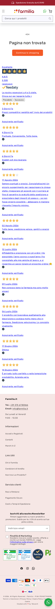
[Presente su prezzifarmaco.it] (48, 555)
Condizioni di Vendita (14, 469)
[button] (3, 11)
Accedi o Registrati (14, 434)
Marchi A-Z (10, 446)
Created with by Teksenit (27, 604)
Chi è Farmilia (11, 463)
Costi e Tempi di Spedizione (17, 504)
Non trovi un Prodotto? (15, 475)
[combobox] (27, 19)
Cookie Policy (38, 599)
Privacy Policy (25, 599)
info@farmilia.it (20, 408)
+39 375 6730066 (19, 405)
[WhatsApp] (45, 11)
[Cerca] (50, 19)
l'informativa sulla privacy (22, 542)
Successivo (19, 100)
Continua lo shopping (27, 53)
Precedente (7, 100)
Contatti (9, 440)
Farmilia (30, 596)
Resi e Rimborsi (12, 492)
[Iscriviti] (47, 528)
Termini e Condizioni (11, 599)
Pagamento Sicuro (13, 498)
